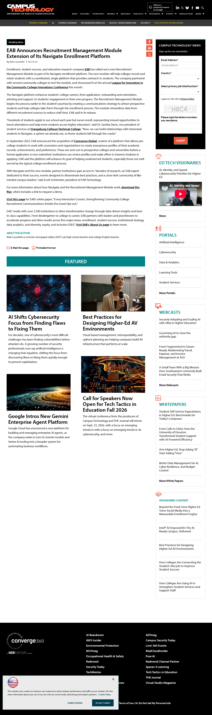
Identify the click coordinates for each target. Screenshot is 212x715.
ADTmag (151, 635)
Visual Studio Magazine (161, 683)
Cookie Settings (75, 702)
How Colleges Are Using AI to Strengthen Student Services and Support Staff (179, 586)
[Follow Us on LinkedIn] (177, 7)
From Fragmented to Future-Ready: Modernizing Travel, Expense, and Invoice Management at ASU (177, 352)
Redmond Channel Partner (162, 661)
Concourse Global (85, 141)
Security (145, 23)
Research (126, 14)
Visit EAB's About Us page (92, 224)
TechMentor (93, 672)
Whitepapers (172, 404)
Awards (111, 14)
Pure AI (150, 656)
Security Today (95, 667)
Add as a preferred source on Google (161, 7)
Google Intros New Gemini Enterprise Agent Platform (38, 419)
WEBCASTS (169, 312)
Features (85, 14)
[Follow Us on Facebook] (192, 7)
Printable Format (46, 247)
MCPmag (92, 651)
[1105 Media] (26, 671)
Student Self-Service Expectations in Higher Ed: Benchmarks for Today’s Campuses (180, 415)
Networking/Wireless (93, 23)
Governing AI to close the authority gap (175, 335)
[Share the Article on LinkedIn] (149, 48)
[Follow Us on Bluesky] (187, 7)
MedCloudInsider (157, 651)
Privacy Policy (187, 98)
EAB (87, 69)
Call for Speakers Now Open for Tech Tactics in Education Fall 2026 (109, 404)
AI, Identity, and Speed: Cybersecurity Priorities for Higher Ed (180, 173)
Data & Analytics (169, 262)
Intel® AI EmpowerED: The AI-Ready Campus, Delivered (177, 529)
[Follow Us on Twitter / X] (182, 7)
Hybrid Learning (67, 23)
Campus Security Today (160, 640)
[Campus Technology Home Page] (31, 9)
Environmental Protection (102, 645)
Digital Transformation (122, 23)
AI (53, 23)
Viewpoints (98, 14)
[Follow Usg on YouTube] (197, 7)
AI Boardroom (95, 635)
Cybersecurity (167, 252)
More (198, 14)
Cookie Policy (104, 694)
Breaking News (16, 42)
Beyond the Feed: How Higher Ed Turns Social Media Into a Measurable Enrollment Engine (179, 510)
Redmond (92, 661)
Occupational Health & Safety (105, 656)
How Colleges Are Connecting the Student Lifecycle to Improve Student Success (180, 566)
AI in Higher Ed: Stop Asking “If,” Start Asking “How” (178, 451)
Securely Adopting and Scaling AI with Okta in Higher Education (179, 321)
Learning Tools (168, 272)
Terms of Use (126, 703)
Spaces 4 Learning (157, 667)
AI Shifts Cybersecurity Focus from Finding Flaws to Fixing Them (36, 322)
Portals (168, 235)
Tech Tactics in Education (161, 672)
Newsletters (186, 14)
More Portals (167, 293)
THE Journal (153, 677)
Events (170, 14)
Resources (154, 14)
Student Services (169, 282)
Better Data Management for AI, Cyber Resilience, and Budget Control (179, 466)
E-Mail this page (20, 247)
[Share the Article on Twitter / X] (149, 54)
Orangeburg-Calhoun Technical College (55, 129)
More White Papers (171, 481)
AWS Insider (93, 640)
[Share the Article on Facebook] (149, 42)
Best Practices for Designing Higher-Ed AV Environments (110, 322)
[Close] (113, 679)
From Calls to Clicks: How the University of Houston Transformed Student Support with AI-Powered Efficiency (177, 434)
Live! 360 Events (156, 645)
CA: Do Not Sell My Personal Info (152, 703)
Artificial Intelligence (171, 242)
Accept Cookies (103, 702)
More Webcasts (169, 385)
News (75, 14)
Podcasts (138, 14)
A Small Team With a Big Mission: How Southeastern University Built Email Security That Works (180, 370)
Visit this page (16, 199)
